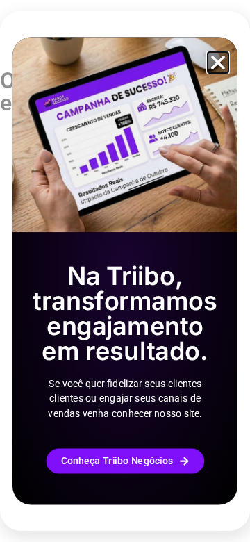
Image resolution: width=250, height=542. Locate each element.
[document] (125, 271)
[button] (218, 62)
